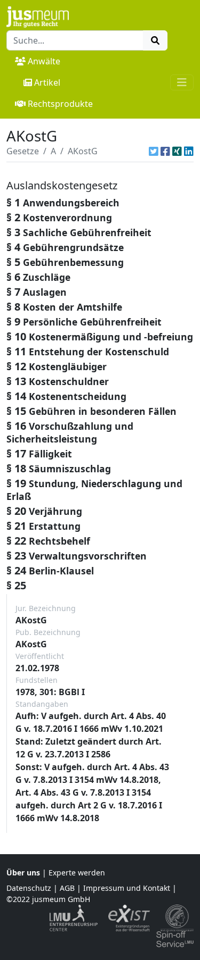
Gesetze (22, 151)
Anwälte (44, 61)
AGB (67, 888)
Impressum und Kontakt (126, 888)
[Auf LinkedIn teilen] (189, 151)
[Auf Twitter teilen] (153, 151)
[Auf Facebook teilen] (165, 151)
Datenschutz (28, 888)
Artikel (47, 82)
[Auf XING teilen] (177, 151)
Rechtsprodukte (60, 104)
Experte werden (77, 872)
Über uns (23, 872)
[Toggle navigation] (182, 82)
